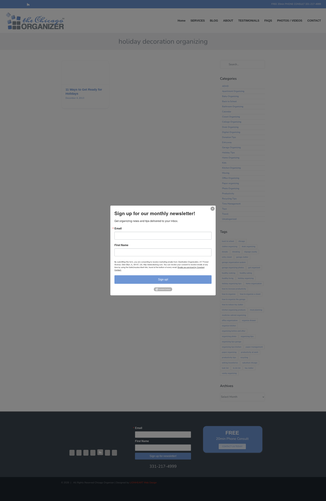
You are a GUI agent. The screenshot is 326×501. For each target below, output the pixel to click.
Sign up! (163, 279)
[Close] (213, 209)
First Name (121, 245)
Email (118, 228)
